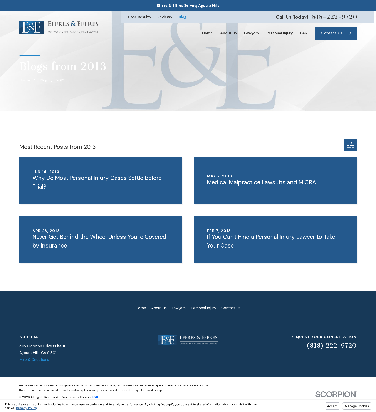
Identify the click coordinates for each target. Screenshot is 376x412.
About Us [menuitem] (228, 33)
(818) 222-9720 (331, 345)
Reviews (164, 17)
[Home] (59, 27)
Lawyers (179, 308)
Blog (182, 17)
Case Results (139, 17)
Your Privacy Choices (76, 397)
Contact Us (230, 308)
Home (141, 308)
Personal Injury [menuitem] (279, 33)
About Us (159, 308)
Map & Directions (34, 359)
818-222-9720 (334, 17)
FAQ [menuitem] (304, 33)
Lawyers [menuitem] (251, 33)
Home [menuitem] (207, 33)
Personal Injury (203, 308)
